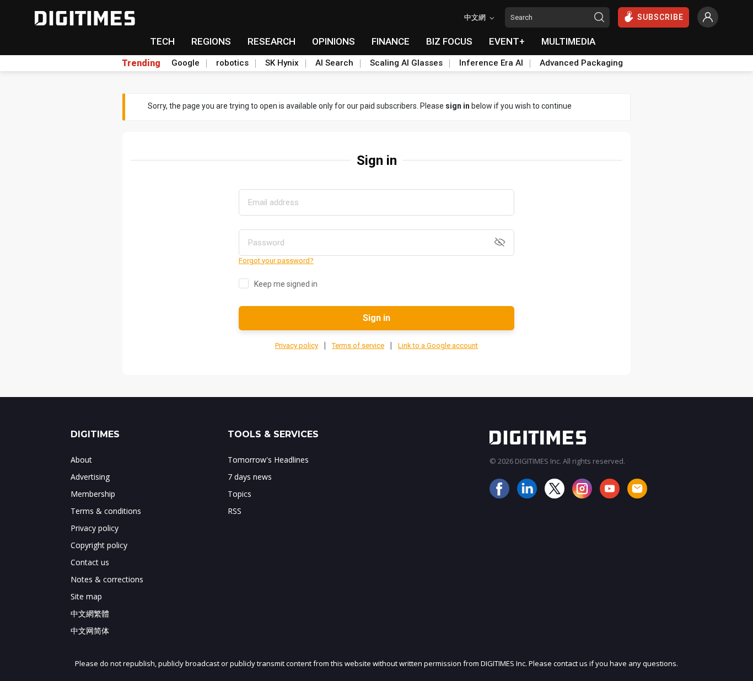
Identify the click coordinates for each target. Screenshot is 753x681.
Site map (86, 596)
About (81, 459)
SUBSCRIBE (660, 17)
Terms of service (358, 345)
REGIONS (211, 41)
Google (185, 63)
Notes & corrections (107, 579)
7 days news (250, 476)
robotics (232, 63)
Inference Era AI (491, 63)
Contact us (90, 562)
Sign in (376, 318)
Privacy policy (296, 345)
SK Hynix (282, 63)
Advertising (90, 476)
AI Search (334, 63)
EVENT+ (507, 41)
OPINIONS (333, 41)
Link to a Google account (438, 345)
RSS (234, 511)
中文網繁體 (90, 613)
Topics (239, 494)
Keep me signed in (286, 284)
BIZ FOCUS (449, 41)
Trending (141, 63)
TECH (162, 41)
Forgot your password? (276, 260)
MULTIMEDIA (568, 41)
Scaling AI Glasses (406, 63)
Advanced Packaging (581, 63)
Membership (93, 494)
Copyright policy (99, 545)
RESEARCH (271, 41)
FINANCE (391, 41)
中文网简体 (90, 630)
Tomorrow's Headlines (268, 459)
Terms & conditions (106, 511)
